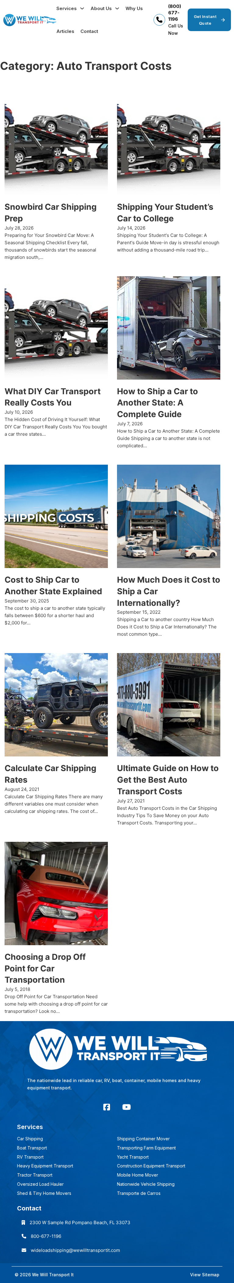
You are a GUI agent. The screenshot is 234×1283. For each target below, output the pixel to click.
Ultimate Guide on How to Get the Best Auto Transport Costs (168, 779)
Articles (65, 31)
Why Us (134, 8)
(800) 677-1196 (174, 12)
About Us (101, 8)
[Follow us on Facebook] (107, 1107)
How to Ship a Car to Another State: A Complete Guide (157, 403)
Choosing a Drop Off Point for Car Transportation (45, 968)
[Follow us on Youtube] (126, 1107)
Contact (89, 31)
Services (66, 8)
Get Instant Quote (205, 20)
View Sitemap (204, 1274)
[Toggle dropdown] (82, 8)
